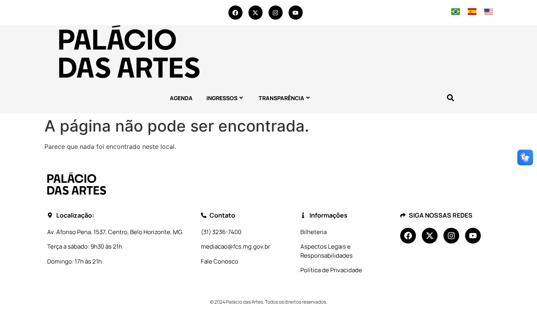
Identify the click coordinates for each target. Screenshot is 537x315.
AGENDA (181, 98)
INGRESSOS (221, 98)
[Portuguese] (455, 12)
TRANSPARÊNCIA (281, 98)
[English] (488, 12)
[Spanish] (472, 12)
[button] (450, 98)
